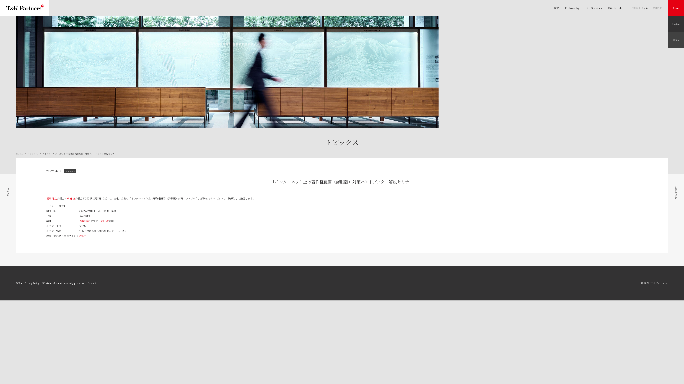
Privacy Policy (32, 283)
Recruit (676, 7)
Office (676, 39)
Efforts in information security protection (63, 283)
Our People (615, 8)
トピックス (32, 153)
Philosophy (572, 8)
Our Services (594, 8)
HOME (19, 153)
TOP (556, 8)
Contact (676, 23)
